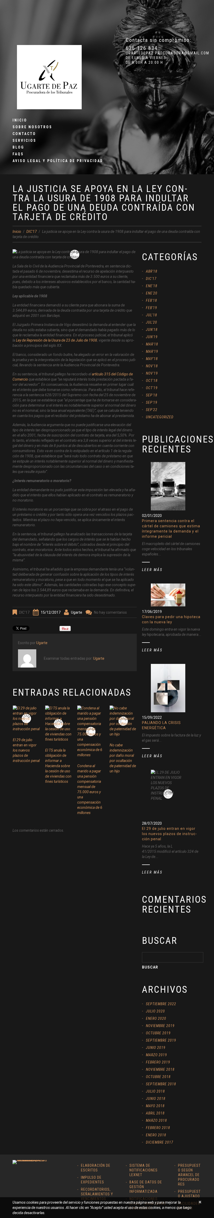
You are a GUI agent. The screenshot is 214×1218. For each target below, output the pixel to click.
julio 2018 (155, 1091)
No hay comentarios (110, 612)
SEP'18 (151, 395)
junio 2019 (155, 1048)
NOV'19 (152, 373)
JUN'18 (152, 330)
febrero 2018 (158, 1128)
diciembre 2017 (159, 1142)
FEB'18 (151, 300)
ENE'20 (151, 293)
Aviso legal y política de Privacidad (58, 161)
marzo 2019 (156, 1055)
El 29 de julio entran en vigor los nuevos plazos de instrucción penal (26, 750)
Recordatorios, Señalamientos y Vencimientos (97, 1194)
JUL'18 (151, 315)
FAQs (18, 154)
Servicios (24, 140)
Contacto (24, 134)
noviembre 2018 (160, 1069)
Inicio (20, 120)
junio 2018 (155, 1099)
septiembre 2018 (161, 1084)
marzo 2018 (156, 1120)
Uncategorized (160, 417)
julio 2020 (155, 1011)
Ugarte (76, 612)
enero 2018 (156, 1135)
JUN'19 (152, 337)
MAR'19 (152, 351)
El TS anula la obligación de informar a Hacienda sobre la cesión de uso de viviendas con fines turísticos (58, 766)
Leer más (152, 570)
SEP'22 (151, 410)
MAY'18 (152, 359)
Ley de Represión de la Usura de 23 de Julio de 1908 (56, 340)
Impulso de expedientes (92, 1179)
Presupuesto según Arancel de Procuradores (189, 1174)
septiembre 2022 (161, 1004)
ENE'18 (151, 286)
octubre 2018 (158, 1077)
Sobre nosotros (32, 127)
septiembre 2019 (161, 1040)
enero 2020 (156, 1018)
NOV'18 (152, 366)
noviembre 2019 (160, 1026)
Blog (18, 147)
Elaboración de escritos (95, 1167)
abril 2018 (155, 1113)
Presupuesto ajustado (189, 1193)
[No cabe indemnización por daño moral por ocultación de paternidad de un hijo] (123, 721)
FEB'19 (151, 308)
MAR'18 (152, 344)
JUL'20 (151, 322)
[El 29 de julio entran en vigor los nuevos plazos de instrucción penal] (26, 719)
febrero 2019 (158, 1062)
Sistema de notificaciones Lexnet (143, 1170)
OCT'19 (152, 388)
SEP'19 (151, 402)
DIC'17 (31, 231)
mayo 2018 (155, 1106)
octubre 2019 (158, 1033)
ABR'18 (151, 271)
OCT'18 (152, 381)
